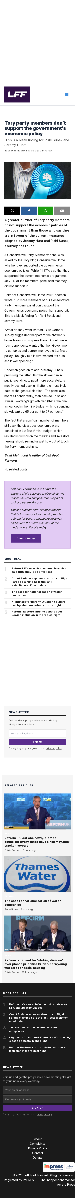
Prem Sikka (11, 909)
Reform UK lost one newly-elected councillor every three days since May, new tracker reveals (37, 841)
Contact (37, 1153)
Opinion (9, 896)
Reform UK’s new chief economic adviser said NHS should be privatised (40, 570)
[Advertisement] (37, 41)
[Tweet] (12, 211)
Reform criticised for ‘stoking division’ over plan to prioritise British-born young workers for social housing (35, 964)
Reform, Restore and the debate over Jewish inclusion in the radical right (37, 613)
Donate (38, 1157)
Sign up (37, 741)
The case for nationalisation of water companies (37, 593)
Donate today (25, 538)
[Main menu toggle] (67, 94)
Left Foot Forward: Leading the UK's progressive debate (17, 94)
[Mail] (62, 211)
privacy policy (54, 748)
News (7, 117)
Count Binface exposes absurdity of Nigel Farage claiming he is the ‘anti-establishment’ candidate (40, 582)
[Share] (29, 211)
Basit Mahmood (14, 150)
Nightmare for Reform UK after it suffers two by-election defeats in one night (39, 603)
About (38, 1139)
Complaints (37, 1143)
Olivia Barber (12, 850)
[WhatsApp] (46, 211)
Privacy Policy (37, 1148)
